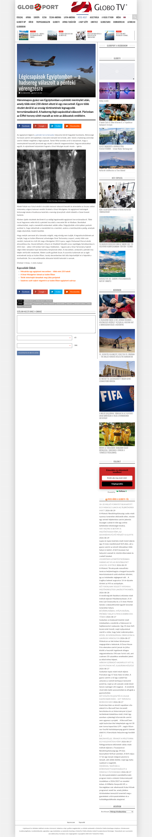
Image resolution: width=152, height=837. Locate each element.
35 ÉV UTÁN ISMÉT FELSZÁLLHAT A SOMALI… (122, 34)
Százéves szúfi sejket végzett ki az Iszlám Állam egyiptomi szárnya (48, 281)
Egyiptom (38, 303)
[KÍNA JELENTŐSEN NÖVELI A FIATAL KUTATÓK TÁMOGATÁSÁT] (81, 35)
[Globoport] (38, 7)
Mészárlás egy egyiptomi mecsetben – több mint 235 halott (45, 271)
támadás (27, 306)
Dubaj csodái (104, 100)
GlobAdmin (25, 93)
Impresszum (71, 822)
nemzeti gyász (79, 303)
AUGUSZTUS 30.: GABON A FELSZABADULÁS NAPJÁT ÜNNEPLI (37, 35)
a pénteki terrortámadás (44, 135)
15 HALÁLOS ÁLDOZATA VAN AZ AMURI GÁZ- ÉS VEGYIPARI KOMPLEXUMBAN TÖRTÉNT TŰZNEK (116, 245)
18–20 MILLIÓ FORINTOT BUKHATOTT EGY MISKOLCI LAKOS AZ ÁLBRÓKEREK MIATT (116, 507)
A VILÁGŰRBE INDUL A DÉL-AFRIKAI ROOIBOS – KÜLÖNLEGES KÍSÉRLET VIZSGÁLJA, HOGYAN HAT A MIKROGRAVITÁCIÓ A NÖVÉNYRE (116, 322)
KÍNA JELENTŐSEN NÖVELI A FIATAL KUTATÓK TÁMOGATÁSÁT (94, 35)
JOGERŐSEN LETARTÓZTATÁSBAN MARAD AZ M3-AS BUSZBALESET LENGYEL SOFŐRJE (114, 562)
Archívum (105, 812)
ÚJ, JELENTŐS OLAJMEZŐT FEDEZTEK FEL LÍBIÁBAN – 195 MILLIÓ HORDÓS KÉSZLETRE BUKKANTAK (117, 355)
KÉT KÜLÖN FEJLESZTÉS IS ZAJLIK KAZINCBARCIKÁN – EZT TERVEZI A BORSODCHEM (115, 699)
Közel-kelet (29, 301)
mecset (69, 303)
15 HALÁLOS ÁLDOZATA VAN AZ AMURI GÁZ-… (66, 34)
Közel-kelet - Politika (44, 301)
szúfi (20, 306)
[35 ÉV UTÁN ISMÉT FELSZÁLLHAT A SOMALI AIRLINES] (109, 35)
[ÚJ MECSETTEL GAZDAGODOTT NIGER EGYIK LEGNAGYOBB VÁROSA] (118, 369)
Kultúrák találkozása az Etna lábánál (112, 170)
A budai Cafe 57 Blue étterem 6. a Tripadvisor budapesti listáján (116, 123)
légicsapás (60, 303)
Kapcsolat (82, 822)
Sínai (89, 303)
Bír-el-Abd (28, 303)
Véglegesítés (117, 484)
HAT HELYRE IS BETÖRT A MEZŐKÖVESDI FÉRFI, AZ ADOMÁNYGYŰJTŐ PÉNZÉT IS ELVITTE (116, 532)
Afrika (33, 31)
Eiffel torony (49, 303)
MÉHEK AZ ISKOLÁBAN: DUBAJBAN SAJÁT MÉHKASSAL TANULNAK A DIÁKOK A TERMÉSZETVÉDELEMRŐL (113, 450)
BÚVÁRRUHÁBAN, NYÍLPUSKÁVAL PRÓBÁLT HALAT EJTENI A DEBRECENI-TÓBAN (116, 614)
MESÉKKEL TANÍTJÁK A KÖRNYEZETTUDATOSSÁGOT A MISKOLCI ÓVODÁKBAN (113, 769)
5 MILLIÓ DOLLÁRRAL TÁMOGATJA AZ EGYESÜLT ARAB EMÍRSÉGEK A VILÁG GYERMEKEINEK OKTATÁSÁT (116, 416)
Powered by (91, 285)
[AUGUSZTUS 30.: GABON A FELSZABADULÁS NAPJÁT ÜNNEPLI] (23, 35)
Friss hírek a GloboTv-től (118, 499)
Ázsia (61, 31)
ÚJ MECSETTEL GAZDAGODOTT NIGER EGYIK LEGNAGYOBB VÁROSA (115, 380)
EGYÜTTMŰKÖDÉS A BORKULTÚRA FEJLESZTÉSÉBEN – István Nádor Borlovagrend (115, 147)
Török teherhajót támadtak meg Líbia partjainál (40, 278)
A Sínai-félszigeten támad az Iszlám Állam (38, 275)
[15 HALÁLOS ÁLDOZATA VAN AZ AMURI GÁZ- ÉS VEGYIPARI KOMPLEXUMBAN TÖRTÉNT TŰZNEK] (52, 35)
